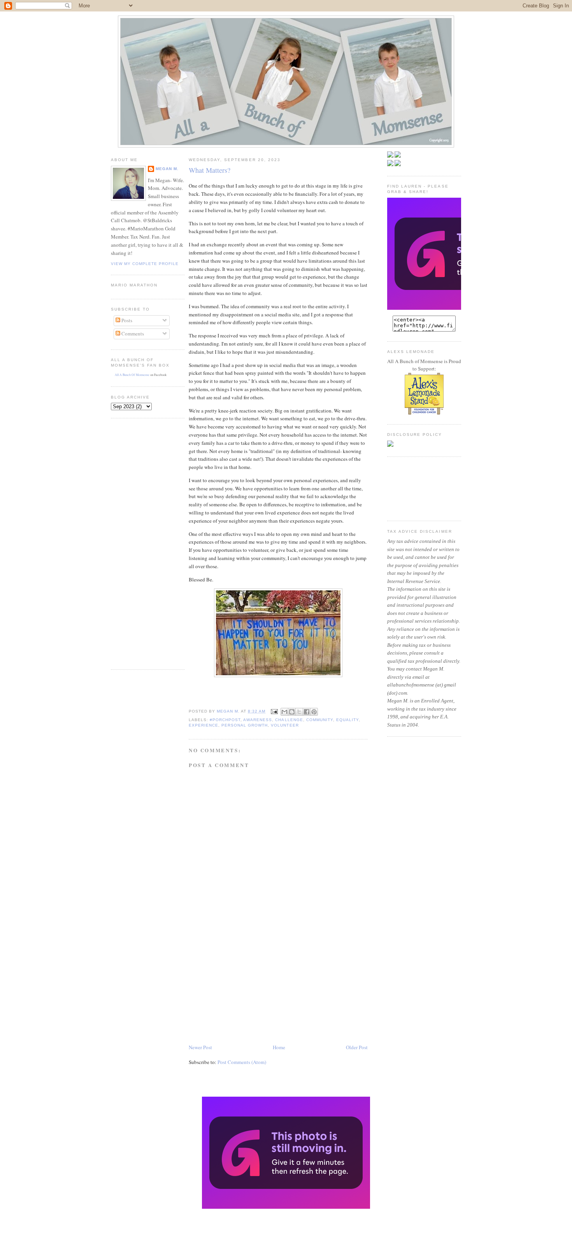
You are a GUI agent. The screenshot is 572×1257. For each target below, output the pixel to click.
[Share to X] (299, 712)
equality (347, 720)
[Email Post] (274, 711)
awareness (257, 720)
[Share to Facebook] (307, 712)
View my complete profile (145, 264)
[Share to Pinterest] (314, 712)
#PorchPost (225, 720)
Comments (132, 333)
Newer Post (200, 1047)
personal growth (244, 725)
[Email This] (284, 712)
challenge (289, 720)
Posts (126, 320)
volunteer (284, 725)
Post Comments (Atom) (242, 1062)
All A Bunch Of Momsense (132, 375)
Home (279, 1047)
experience (203, 725)
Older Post (357, 1047)
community (319, 720)
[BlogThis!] (292, 712)
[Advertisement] (134, 543)
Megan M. (167, 169)
